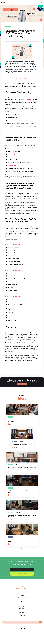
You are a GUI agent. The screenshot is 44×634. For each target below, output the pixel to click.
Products (22, 595)
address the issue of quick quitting (13, 85)
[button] (42, 2)
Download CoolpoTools (22, 597)
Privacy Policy (22, 614)
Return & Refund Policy (22, 615)
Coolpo (12, 233)
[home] (4, 2)
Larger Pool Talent (12, 165)
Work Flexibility (11, 154)
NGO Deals (22, 606)
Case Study (22, 601)
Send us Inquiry (22, 612)
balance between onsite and (19, 208)
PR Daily (29, 99)
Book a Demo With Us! (10, 370)
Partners (22, 603)
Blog (22, 610)
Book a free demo (22, 384)
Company (22, 593)
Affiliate (22, 604)
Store (22, 599)
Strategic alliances (22, 608)
